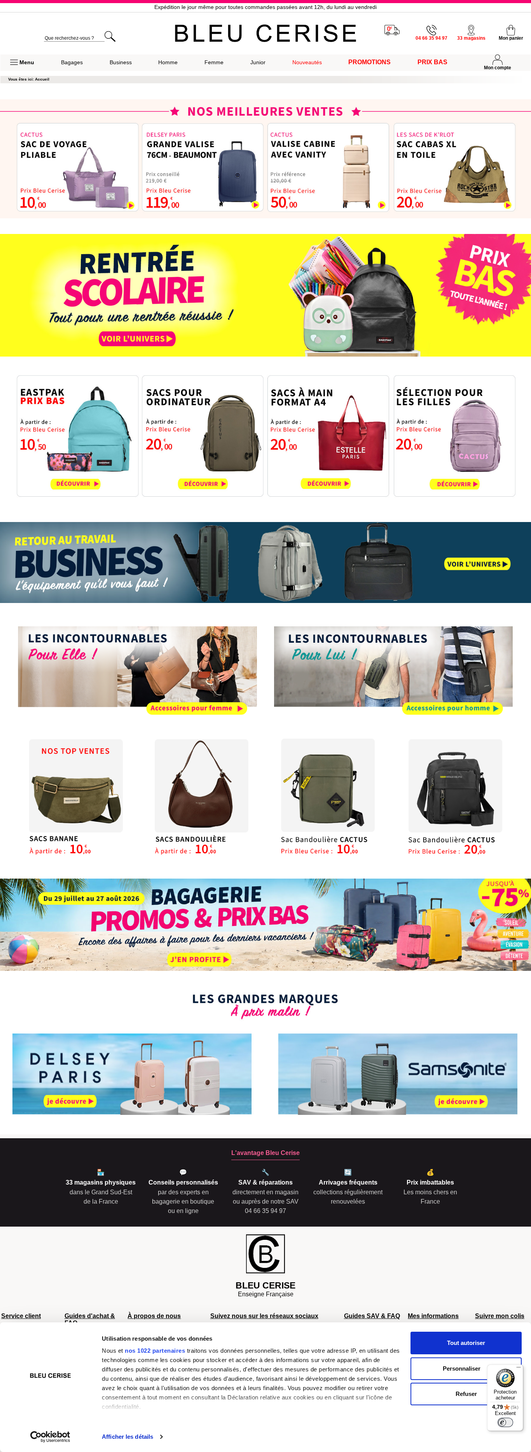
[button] (22, 62)
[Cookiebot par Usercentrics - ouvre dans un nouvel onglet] (50, 1437)
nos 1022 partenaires (155, 1350)
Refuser (466, 1393)
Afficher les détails (127, 1436)
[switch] (505, 1422)
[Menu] (518, 1369)
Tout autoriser (466, 1342)
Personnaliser (461, 1368)
